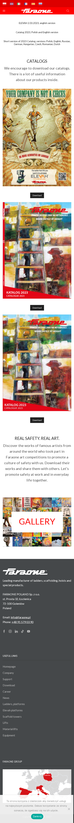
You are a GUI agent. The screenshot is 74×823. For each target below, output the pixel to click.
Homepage (9, 666)
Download (37, 195)
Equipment (9, 735)
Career (7, 691)
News (6, 697)
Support (7, 679)
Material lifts (10, 729)
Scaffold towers (12, 716)
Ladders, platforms (14, 704)
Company (8, 672)
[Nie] (69, 809)
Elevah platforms (13, 710)
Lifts (5, 722)
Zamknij (37, 816)
